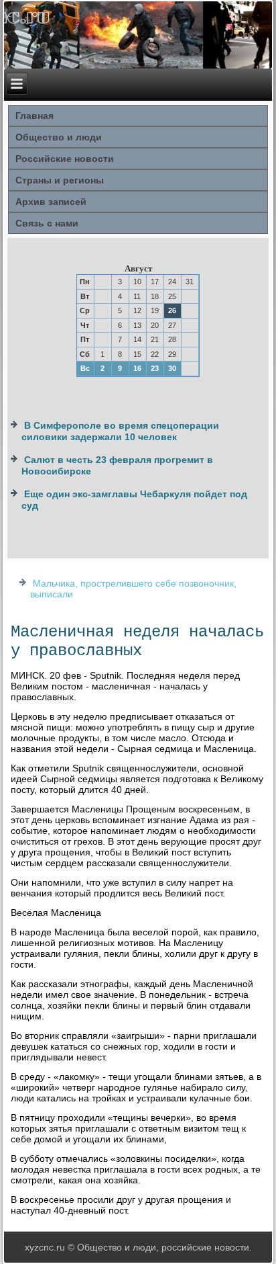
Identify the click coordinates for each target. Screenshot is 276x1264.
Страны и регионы (59, 180)
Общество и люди (58, 137)
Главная (34, 115)
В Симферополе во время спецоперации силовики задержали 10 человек (120, 431)
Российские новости (64, 158)
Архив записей (50, 201)
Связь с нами (46, 223)
